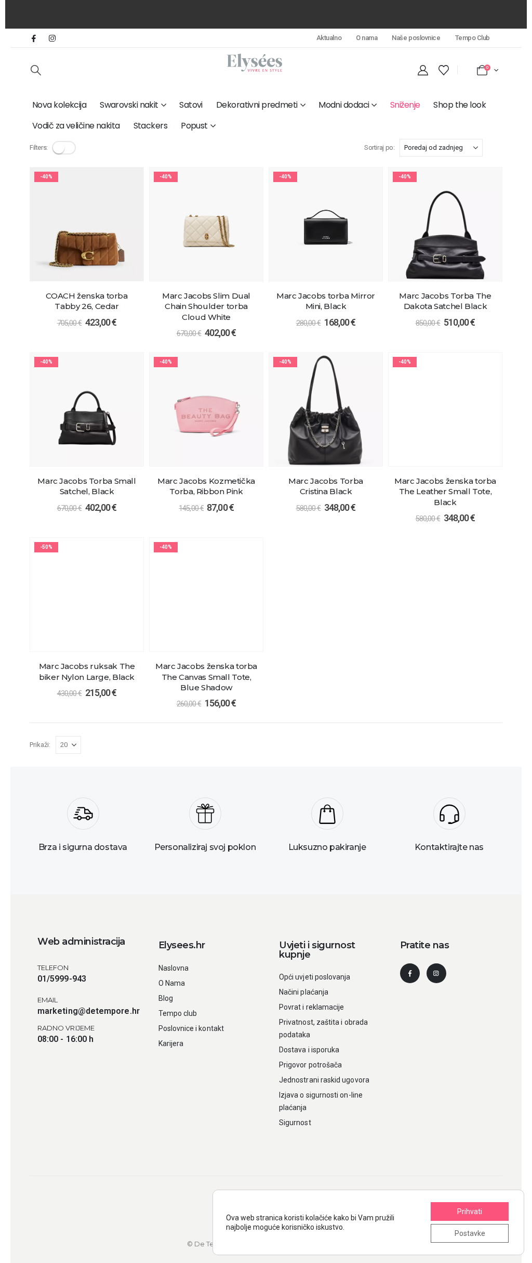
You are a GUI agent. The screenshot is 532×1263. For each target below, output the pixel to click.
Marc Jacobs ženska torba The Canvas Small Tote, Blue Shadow (206, 676)
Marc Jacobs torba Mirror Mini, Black (325, 301)
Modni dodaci (343, 105)
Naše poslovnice (416, 38)
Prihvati (469, 1211)
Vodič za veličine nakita (76, 126)
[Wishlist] (443, 70)
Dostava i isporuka (309, 1050)
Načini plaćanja (303, 992)
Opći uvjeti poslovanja (315, 977)
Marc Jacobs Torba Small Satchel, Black (86, 486)
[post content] (86, 224)
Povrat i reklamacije (311, 1007)
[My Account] (423, 70)
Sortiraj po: (379, 147)
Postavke (470, 1233)
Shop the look (459, 105)
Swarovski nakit (129, 105)
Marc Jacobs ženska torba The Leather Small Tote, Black (445, 491)
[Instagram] (52, 38)
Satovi (191, 105)
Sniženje (405, 105)
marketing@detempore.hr (88, 1011)
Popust (194, 126)
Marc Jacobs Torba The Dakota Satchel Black (445, 301)
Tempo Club (472, 38)
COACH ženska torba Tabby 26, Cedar (86, 301)
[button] (36, 70)
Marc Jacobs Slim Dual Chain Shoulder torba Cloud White (206, 306)
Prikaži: (40, 745)
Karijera (171, 1043)
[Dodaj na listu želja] (128, 183)
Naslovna (173, 968)
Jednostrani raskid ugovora (324, 1080)
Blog (165, 998)
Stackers (151, 126)
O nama (366, 38)
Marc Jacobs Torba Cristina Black (325, 486)
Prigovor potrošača (310, 1065)
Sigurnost (295, 1122)
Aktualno (328, 38)
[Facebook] (34, 38)
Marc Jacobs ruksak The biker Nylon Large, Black (87, 671)
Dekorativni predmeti (257, 105)
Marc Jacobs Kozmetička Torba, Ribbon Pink (206, 486)
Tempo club (177, 1013)
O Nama (171, 983)
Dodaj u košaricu (94, 270)
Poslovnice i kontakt (191, 1028)
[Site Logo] (254, 63)
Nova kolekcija (59, 105)
